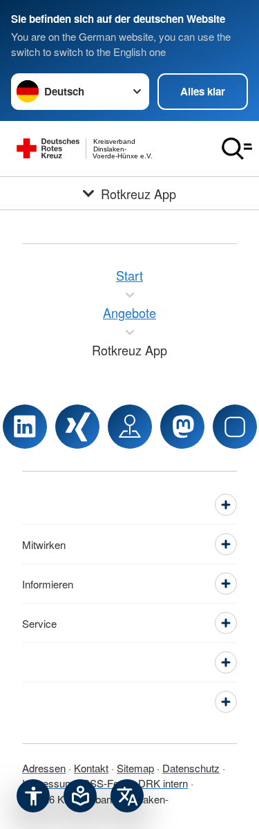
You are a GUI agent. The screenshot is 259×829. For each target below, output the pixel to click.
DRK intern (163, 783)
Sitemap (135, 768)
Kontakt (91, 768)
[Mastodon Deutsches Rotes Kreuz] (182, 426)
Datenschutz (191, 768)
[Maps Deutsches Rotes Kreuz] (130, 426)
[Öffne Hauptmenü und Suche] (236, 148)
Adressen (44, 768)
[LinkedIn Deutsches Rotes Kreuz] (25, 426)
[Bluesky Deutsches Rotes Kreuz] (235, 426)
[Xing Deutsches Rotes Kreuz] (77, 426)
